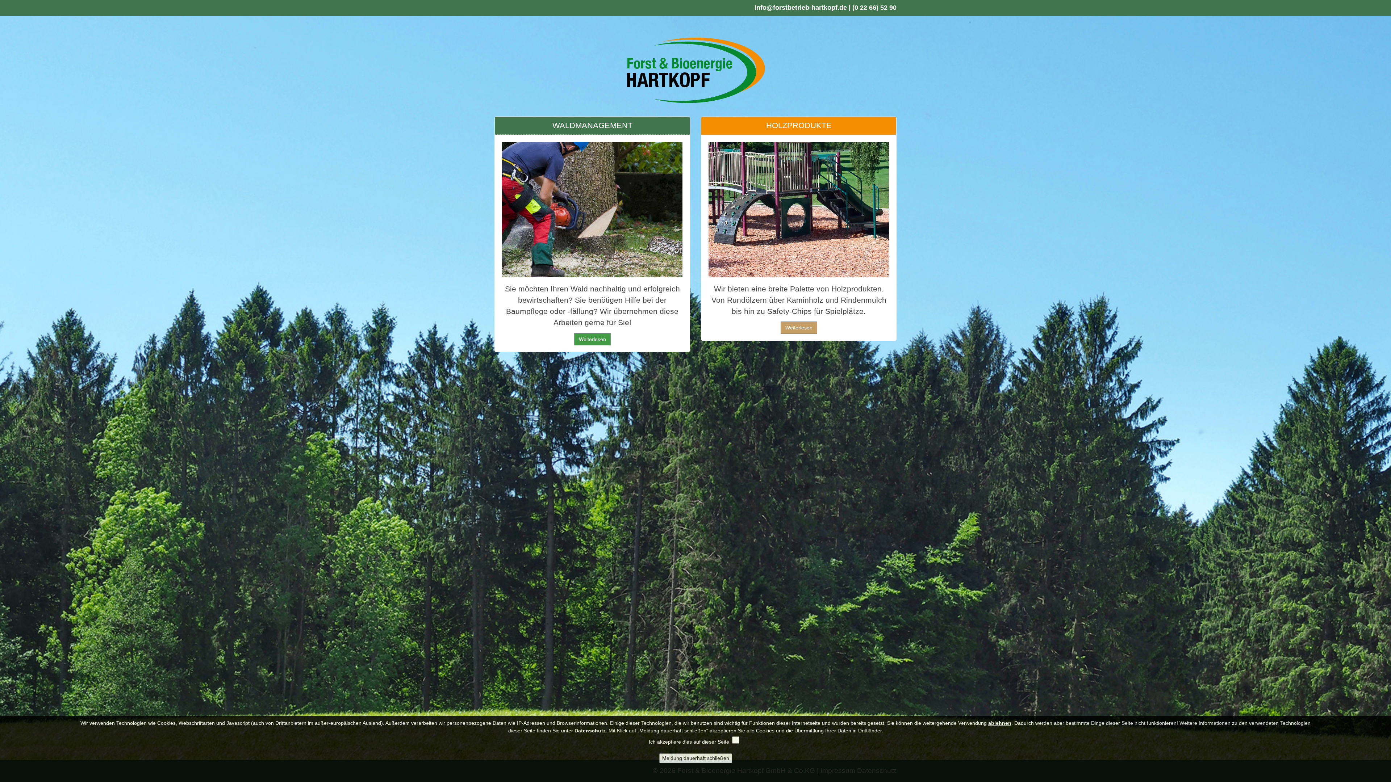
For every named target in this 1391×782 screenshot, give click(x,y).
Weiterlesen (592, 339)
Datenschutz (590, 730)
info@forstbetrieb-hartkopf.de (801, 7)
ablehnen (999, 723)
